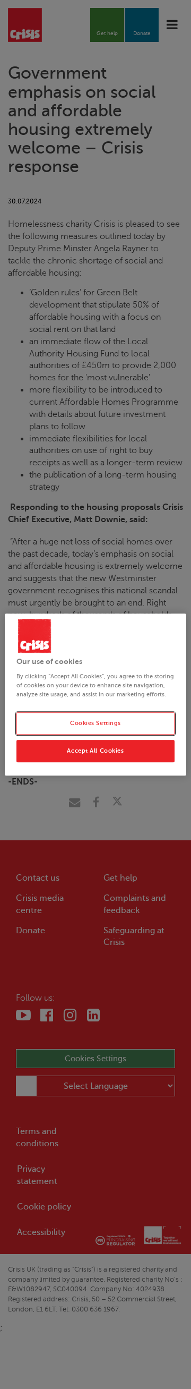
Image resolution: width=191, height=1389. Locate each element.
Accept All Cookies (95, 750)
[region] (95, 694)
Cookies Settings (95, 723)
